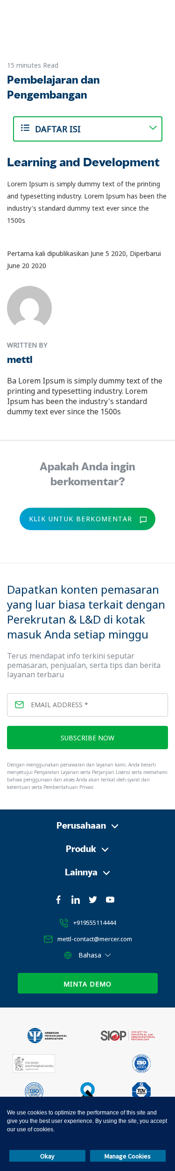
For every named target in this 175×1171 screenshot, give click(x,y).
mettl (20, 359)
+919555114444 (94, 922)
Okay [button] (47, 1156)
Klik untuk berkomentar (81, 518)
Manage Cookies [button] (128, 1156)
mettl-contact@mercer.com (94, 939)
